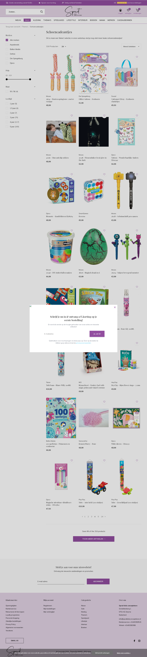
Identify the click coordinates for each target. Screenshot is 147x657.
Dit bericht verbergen (102, 653)
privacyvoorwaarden (83, 343)
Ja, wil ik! (97, 334)
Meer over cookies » (123, 653)
